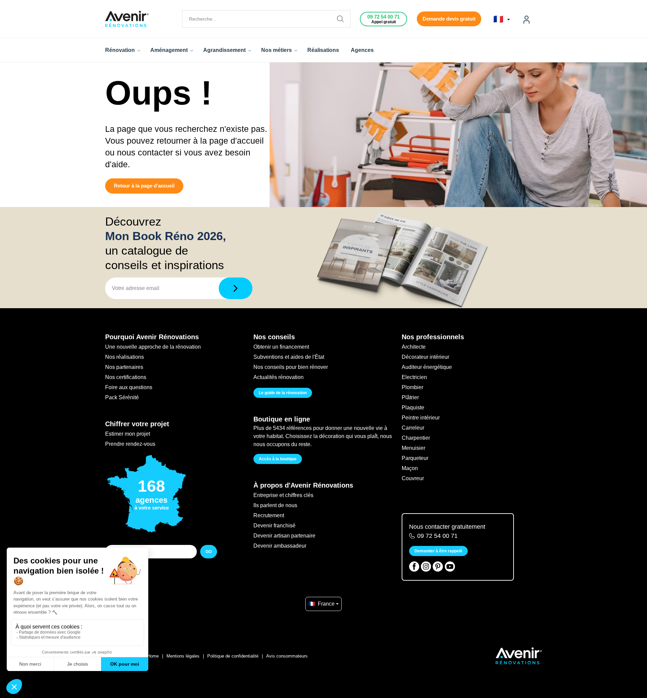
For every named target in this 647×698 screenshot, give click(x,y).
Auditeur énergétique (427, 367)
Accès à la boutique (278, 459)
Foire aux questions (128, 387)
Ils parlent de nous (275, 505)
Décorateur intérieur (425, 357)
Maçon (410, 468)
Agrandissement (225, 50)
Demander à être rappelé (438, 551)
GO (209, 551)
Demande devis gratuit (449, 19)
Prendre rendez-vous (130, 444)
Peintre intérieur (421, 417)
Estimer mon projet (127, 434)
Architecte (414, 347)
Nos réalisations (124, 357)
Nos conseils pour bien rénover (290, 367)
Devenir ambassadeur (279, 546)
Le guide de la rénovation (283, 392)
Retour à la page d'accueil (144, 185)
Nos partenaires (124, 367)
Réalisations (323, 50)
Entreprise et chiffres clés (283, 495)
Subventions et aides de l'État (288, 357)
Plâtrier (410, 397)
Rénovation (120, 50)
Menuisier (413, 448)
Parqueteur (415, 458)
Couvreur (413, 478)
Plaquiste (413, 407)
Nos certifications (125, 377)
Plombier (412, 387)
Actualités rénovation (278, 377)
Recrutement (268, 515)
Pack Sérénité (122, 397)
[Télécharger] (235, 288)
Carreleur (413, 428)
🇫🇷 (499, 19)
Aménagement (169, 50)
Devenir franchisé (274, 525)
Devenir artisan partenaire (284, 536)
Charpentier (416, 438)
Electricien (414, 377)
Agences (362, 50)
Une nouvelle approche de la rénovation (153, 347)
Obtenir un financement (281, 347)
